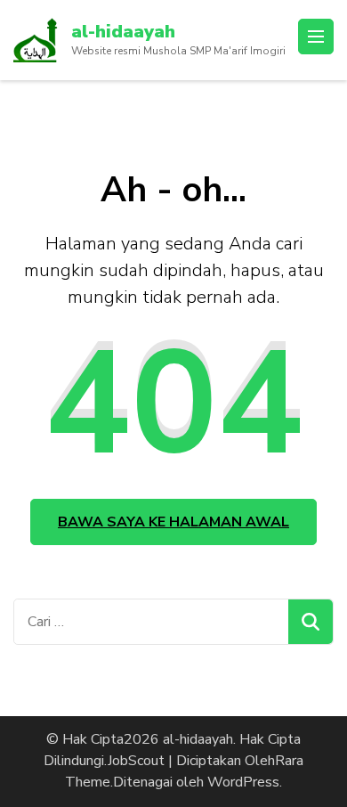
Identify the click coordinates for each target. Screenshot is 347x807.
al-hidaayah (123, 32)
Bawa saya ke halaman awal (173, 522)
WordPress (243, 782)
